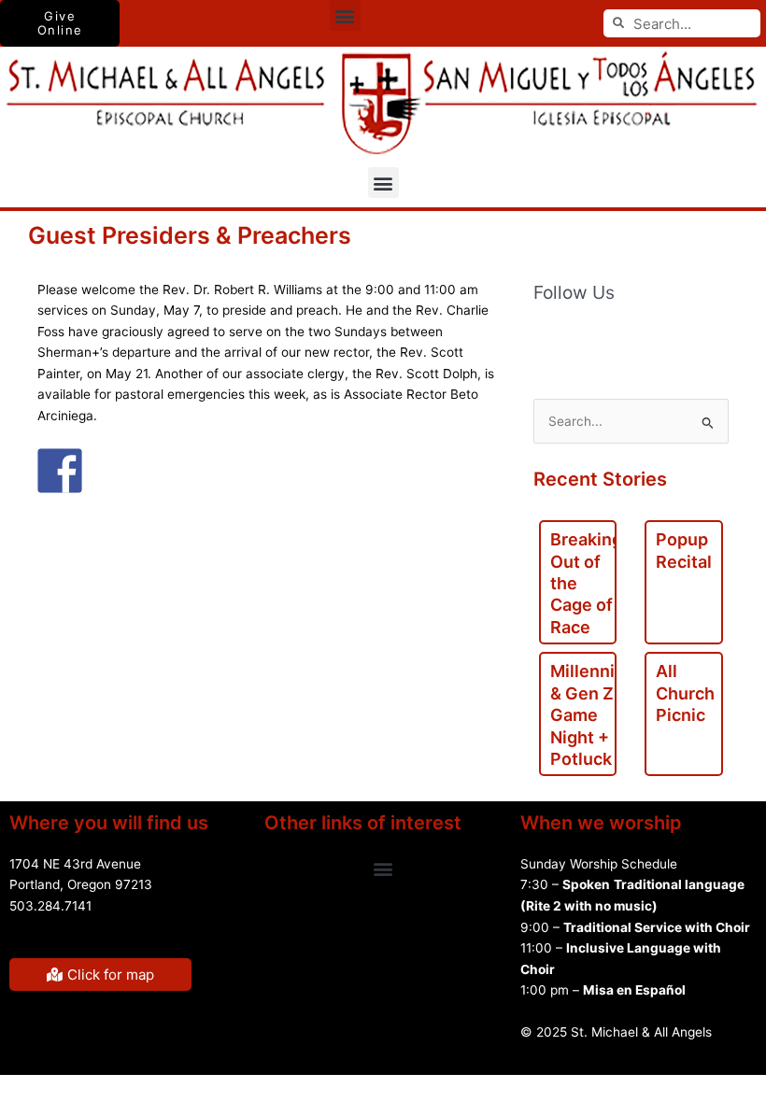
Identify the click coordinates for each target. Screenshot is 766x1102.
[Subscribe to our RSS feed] (588, 338)
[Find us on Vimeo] (666, 338)
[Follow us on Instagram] (705, 338)
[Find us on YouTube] (627, 338)
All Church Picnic (685, 693)
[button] (345, 15)
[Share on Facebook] (59, 470)
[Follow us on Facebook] (548, 338)
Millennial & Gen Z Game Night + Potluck (589, 715)
